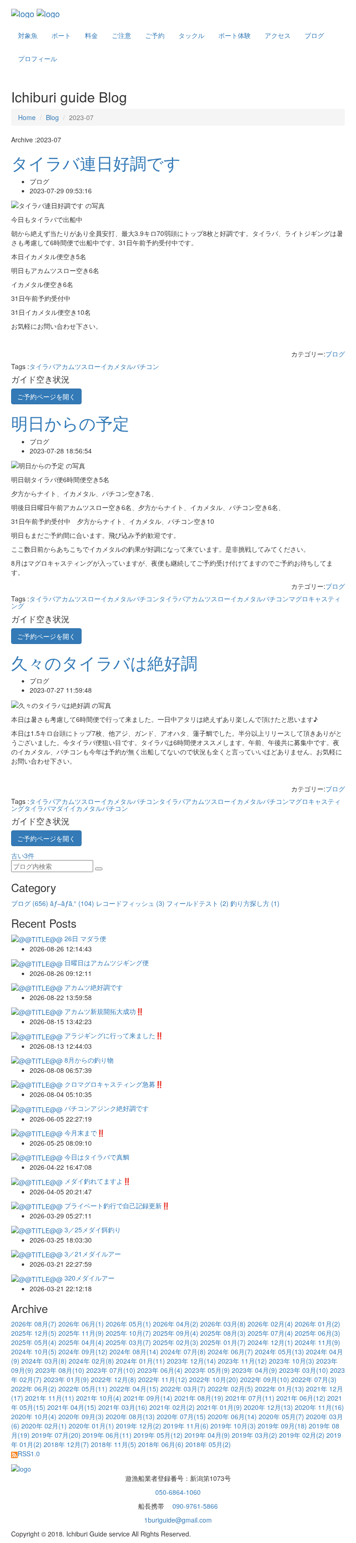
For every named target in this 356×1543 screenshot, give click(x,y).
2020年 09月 (81, 1416)
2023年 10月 (291, 1360)
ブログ (314, 35)
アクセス (278, 35)
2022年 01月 (279, 1388)
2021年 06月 (300, 1398)
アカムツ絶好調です (93, 987)
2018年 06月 (161, 1444)
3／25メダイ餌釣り (92, 1229)
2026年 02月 (270, 1323)
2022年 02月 (230, 1388)
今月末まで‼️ (84, 1132)
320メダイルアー (88, 1277)
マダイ (60, 808)
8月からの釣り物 (88, 1060)
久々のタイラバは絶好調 (104, 662)
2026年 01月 (317, 1323)
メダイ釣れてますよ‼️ (97, 1181)
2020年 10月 (34, 1416)
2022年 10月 (213, 1379)
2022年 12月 (113, 1379)
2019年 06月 (107, 1435)
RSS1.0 (29, 1453)
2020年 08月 (130, 1416)
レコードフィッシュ (130, 903)
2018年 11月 (113, 1444)
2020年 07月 (181, 1416)
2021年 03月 (122, 1407)
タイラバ (42, 366)
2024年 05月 (279, 1351)
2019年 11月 (186, 1425)
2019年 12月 (138, 1425)
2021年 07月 (249, 1398)
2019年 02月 (301, 1435)
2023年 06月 (160, 1370)
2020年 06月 (232, 1416)
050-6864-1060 (178, 1492)
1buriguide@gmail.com (178, 1519)
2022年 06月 (34, 1388)
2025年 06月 (317, 1333)
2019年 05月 (158, 1435)
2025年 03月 (128, 1342)
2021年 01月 (219, 1407)
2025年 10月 (128, 1333)
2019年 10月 (233, 1425)
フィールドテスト (197, 903)
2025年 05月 (34, 1342)
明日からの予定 (70, 422)
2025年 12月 (34, 1333)
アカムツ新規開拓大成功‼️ (103, 1011)
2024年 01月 (140, 1360)
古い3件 (23, 855)
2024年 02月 (91, 1360)
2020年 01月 (91, 1425)
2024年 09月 (83, 1351)
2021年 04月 (71, 1407)
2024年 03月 (44, 1360)
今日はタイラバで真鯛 (96, 1156)
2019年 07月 (56, 1435)
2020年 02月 (44, 1425)
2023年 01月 (66, 1379)
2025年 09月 (175, 1333)
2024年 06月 (230, 1351)
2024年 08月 (134, 1351)
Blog (52, 117)
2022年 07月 (314, 1379)
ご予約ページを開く (46, 396)
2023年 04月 (254, 1370)
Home (27, 117)
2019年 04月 (207, 1435)
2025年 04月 (81, 1342)
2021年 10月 (98, 1398)
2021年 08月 (198, 1398)
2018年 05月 (208, 1444)
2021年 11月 (49, 1398)
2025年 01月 (223, 1342)
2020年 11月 (319, 1407)
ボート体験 (234, 35)
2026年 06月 (81, 1323)
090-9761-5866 (194, 1506)
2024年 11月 (317, 1342)
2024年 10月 (34, 1351)
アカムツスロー (78, 366)
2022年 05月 (83, 1388)
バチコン (146, 366)
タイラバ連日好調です (96, 162)
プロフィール (37, 58)
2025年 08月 (223, 1333)
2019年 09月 (282, 1425)
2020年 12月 (268, 1407)
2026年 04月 (175, 1323)
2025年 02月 (175, 1342)
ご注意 (121, 35)
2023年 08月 (59, 1370)
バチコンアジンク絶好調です (106, 1108)
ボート (61, 35)
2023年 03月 (303, 1370)
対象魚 (28, 35)
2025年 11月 (81, 1333)
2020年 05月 (281, 1416)
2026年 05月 (128, 1323)
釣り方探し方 (255, 903)
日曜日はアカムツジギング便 (106, 962)
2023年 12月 (191, 1360)
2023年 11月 (242, 1360)
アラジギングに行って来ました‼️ (113, 1035)
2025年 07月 (270, 1333)
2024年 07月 (183, 1351)
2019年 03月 (254, 1435)
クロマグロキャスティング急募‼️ (113, 1084)
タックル (191, 35)
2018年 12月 (66, 1444)
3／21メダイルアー (92, 1253)
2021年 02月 (172, 1407)
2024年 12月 (270, 1342)
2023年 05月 (207, 1370)
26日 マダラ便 (84, 938)
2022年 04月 (134, 1388)
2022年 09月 (264, 1379)
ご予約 (155, 35)
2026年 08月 (34, 1323)
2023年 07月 (110, 1370)
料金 (91, 35)
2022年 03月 (183, 1388)
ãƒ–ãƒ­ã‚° (72, 903)
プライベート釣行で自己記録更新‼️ (116, 1205)
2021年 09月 (147, 1398)
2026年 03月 (223, 1323)
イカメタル (117, 366)
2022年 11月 (162, 1379)
